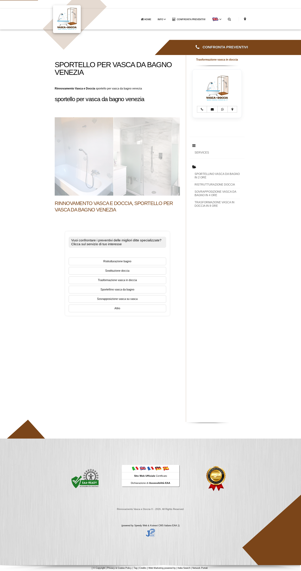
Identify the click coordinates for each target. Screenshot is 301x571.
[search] (229, 19)
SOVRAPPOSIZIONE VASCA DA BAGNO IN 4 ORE (215, 193)
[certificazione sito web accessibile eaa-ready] (85, 478)
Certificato (150, 475)
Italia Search (184, 568)
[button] (216, 19)
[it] (135, 468)
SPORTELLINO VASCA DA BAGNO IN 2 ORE (217, 175)
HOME (147, 19)
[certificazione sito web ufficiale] (216, 478)
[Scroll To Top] (295, 567)
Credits (142, 568)
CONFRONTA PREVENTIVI (190, 19)
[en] (142, 468)
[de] (158, 468)
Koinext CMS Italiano (161, 525)
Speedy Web (140, 525)
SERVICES (202, 152)
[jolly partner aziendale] (150, 532)
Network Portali (200, 568)
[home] (76, 18)
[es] (165, 468)
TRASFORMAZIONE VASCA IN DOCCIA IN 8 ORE (214, 204)
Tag (135, 568)
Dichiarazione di (150, 483)
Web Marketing (156, 568)
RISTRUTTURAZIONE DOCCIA (215, 184)
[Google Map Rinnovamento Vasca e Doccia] (245, 19)
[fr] (150, 468)
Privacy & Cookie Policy (119, 568)
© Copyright (99, 568)
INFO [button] (161, 19)
